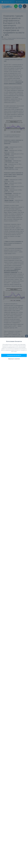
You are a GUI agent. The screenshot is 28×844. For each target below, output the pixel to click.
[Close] (26, 336)
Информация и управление (14, 358)
